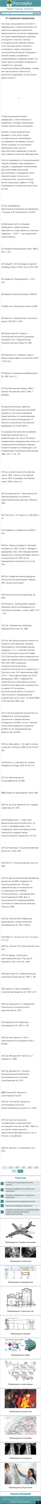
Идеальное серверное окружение (19, 1206)
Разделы (19, 9)
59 (36, 1167)
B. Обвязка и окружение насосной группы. (19, 1183)
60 (14, 1171)
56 (17, 1167)
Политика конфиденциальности (20, 1501)
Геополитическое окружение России (20, 1201)
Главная (9, 9)
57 (23, 1167)
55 (11, 1167)
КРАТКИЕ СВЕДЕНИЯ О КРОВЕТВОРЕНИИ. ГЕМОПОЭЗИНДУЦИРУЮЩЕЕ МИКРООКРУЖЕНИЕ (23, 1212)
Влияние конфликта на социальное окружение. (20, 1196)
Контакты (28, 9)
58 (30, 1167)
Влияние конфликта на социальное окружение (20, 1190)
